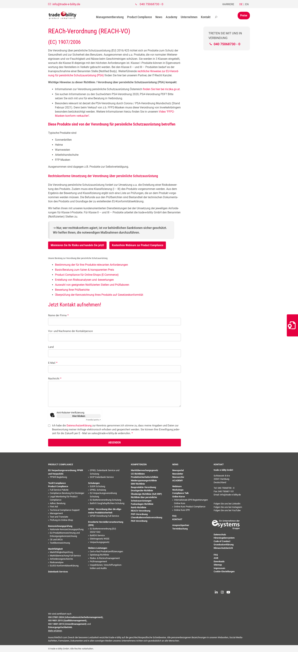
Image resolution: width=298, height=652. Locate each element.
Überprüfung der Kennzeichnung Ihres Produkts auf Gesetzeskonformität (99, 294)
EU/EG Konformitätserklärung (64, 565)
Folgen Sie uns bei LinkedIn (227, 503)
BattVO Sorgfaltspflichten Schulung (107, 503)
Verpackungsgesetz (99, 542)
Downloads (219, 561)
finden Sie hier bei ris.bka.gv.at (161, 89)
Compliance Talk (180, 493)
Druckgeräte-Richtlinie (142, 490)
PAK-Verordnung (139, 521)
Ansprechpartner (180, 525)
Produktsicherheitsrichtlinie (144, 477)
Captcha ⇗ (93, 420)
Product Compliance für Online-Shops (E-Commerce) (87, 274)
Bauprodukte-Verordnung (143, 487)
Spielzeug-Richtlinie (99, 554)
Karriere (228, 4)
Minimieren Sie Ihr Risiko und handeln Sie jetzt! (77, 245)
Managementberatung (110, 17)
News (158, 17)
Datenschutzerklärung (79, 425)
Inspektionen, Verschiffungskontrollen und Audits (106, 567)
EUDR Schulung (97, 486)
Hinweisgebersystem (224, 538)
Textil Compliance (57, 483)
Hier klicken (78, 416)
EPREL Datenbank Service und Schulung (104, 472)
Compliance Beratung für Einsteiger (67, 493)
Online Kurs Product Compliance (189, 506)
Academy (171, 17)
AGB (216, 558)
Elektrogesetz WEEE (99, 538)
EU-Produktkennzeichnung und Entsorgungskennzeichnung (65, 535)
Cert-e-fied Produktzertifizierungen (106, 551)
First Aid (54, 506)
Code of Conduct (222, 541)
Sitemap (218, 564)
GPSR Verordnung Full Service (104, 516)
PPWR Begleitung (58, 477)
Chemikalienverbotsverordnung (146, 517)
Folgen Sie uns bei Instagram (228, 507)
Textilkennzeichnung (60, 543)
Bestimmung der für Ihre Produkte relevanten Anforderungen (91, 264)
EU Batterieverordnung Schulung (105, 500)
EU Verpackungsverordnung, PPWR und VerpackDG (65, 472)
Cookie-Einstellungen (224, 571)
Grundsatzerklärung (224, 544)
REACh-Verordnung (140, 510)
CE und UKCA (56, 539)
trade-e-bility (62, 15)
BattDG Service (97, 535)
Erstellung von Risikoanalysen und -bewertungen (84, 279)
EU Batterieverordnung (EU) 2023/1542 (103, 530)
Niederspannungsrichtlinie (144, 480)
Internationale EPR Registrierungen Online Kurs (191, 502)
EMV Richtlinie (138, 483)
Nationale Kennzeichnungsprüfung (66, 529)
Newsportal (178, 470)
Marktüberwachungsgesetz (144, 470)
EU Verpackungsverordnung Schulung (103, 495)
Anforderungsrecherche (61, 559)
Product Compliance (139, 17)
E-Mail (52, 362)
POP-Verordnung (139, 514)
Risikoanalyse (56, 562)
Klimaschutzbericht (223, 548)
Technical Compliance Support (65, 510)
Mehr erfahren (55, 630)
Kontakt (205, 17)
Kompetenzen (139, 464)
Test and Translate (59, 516)
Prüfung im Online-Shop (61, 520)
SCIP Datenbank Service (102, 477)
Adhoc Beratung (57, 503)
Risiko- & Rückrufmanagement (105, 558)
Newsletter (177, 473)
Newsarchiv (178, 477)
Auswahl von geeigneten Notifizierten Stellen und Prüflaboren (92, 284)
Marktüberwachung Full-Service (65, 555)
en (247, 4)
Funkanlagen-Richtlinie (142, 504)
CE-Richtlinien (138, 473)
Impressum (219, 568)
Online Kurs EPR (182, 510)
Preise (243, 15)
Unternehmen (189, 17)
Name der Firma (58, 315)
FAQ (174, 516)
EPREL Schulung (98, 490)
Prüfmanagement (98, 561)
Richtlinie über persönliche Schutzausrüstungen (144, 499)
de (241, 4)
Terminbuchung (180, 528)
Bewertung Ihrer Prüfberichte (72, 289)
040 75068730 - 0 (151, 4)
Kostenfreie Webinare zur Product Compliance (137, 245)
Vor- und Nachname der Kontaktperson (70, 331)
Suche (216, 17)
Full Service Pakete (59, 490)
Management (56, 513)
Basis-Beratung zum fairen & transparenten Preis (84, 269)
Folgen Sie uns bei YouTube (227, 510)
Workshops (177, 490)
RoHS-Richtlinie (138, 507)
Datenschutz (220, 534)
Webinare (177, 486)
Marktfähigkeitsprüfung (61, 552)
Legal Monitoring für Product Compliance (63, 498)
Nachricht (54, 378)
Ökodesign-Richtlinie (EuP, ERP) (146, 494)
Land (51, 347)
